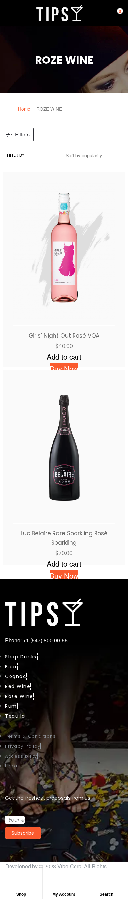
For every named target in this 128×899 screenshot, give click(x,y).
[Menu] (8, 13)
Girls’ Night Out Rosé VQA (64, 336)
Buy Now (64, 368)
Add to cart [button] (64, 356)
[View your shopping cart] (115, 13)
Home (24, 108)
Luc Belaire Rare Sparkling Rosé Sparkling (64, 538)
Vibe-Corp (69, 866)
